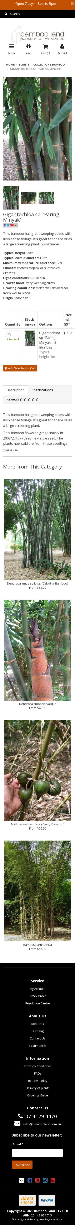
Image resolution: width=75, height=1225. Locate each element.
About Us (37, 1024)
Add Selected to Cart (21, 368)
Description (15, 390)
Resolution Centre (37, 1003)
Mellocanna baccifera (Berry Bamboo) (37, 824)
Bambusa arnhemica (37, 944)
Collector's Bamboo (49, 64)
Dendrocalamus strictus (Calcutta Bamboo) (37, 583)
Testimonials (37, 1046)
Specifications (42, 390)
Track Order (37, 996)
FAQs (37, 1073)
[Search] (6, 14)
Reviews (13, 399)
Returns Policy (37, 1081)
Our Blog (37, 1031)
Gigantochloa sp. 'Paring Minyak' (35, 69)
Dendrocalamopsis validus (37, 704)
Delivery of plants (38, 1088)
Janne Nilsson (56, 1219)
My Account (37, 989)
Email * (18, 1144)
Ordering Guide (37, 1095)
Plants (24, 64)
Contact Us (37, 1038)
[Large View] (11, 198)
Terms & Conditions (37, 1066)
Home (10, 64)
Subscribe (23, 1165)
